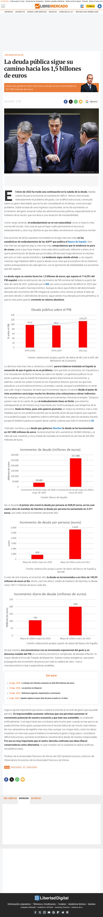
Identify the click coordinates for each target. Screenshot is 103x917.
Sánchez (57, 428)
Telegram (63, 912)
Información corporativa (19, 904)
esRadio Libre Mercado (37, 12)
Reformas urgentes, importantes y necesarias (34, 693)
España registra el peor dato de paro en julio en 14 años (38, 698)
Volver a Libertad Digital (81, 6)
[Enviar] (76, 102)
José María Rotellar (13, 55)
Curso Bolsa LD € (66, 12)
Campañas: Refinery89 (28, 907)
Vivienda (85, 1)
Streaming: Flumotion (62, 907)
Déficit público (16, 767)
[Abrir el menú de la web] (17, 6)
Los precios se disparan (25, 688)
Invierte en (20, 12)
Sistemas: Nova (76, 907)
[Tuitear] (71, 102)
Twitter (40, 912)
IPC (24, 767)
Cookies (62, 904)
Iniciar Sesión (100, 6)
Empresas (9, 12)
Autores (91, 904)
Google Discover (53, 912)
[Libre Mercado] (51, 6)
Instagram (44, 912)
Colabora (90, 6)
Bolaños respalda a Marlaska (54, 1)
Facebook (35, 912)
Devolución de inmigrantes (35, 1)
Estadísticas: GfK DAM (45, 907)
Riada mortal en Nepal (73, 1)
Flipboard (58, 912)
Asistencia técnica (77, 904)
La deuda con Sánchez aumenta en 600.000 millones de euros (41, 683)
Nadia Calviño (32, 767)
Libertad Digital (51, 898)
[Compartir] (66, 102)
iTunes (67, 912)
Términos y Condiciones (44, 904)
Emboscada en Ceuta (17, 1)
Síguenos (93, 102)
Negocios (53, 12)
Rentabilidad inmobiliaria (87, 12)
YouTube (49, 912)
